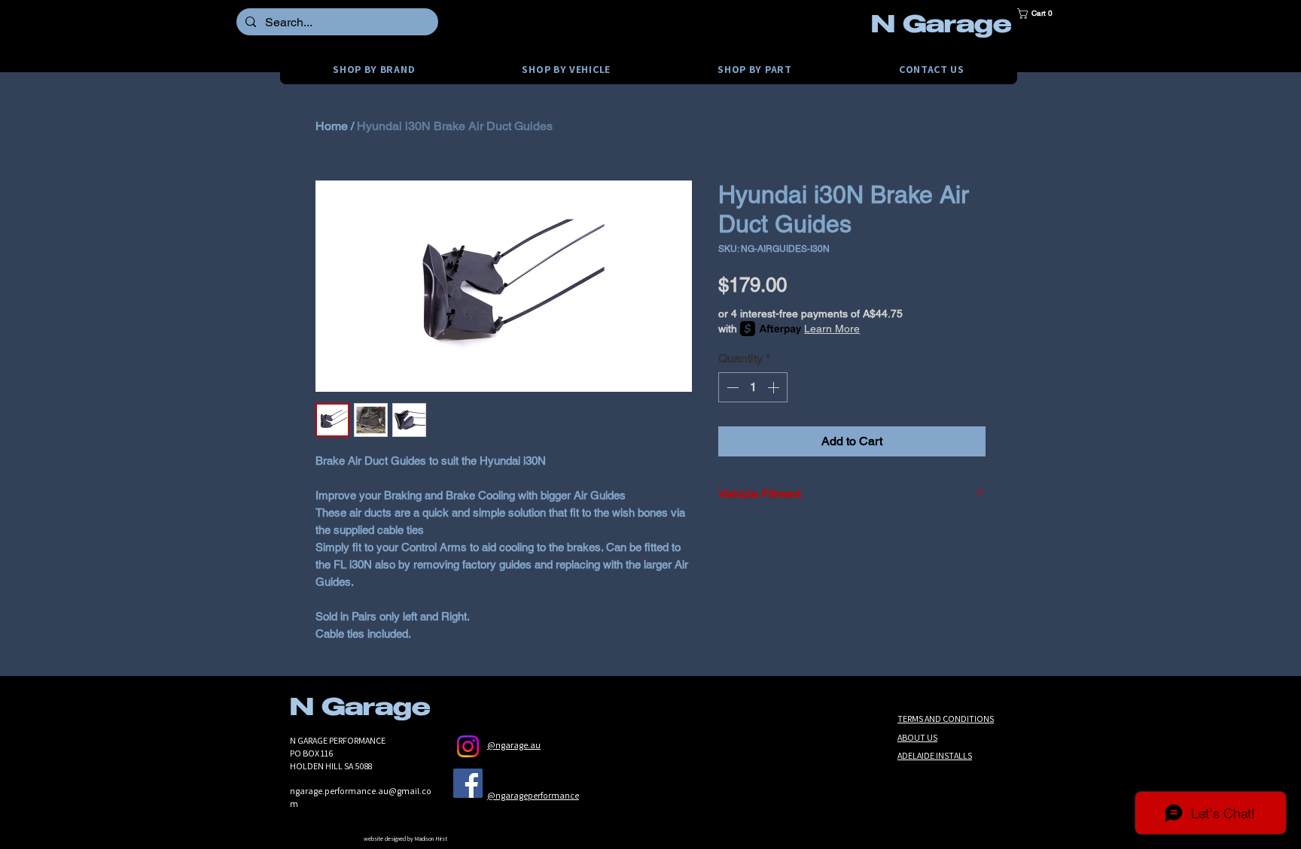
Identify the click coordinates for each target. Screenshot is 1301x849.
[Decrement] (731, 387)
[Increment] (774, 387)
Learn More (832, 329)
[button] (1039, 13)
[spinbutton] (753, 387)
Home (331, 126)
